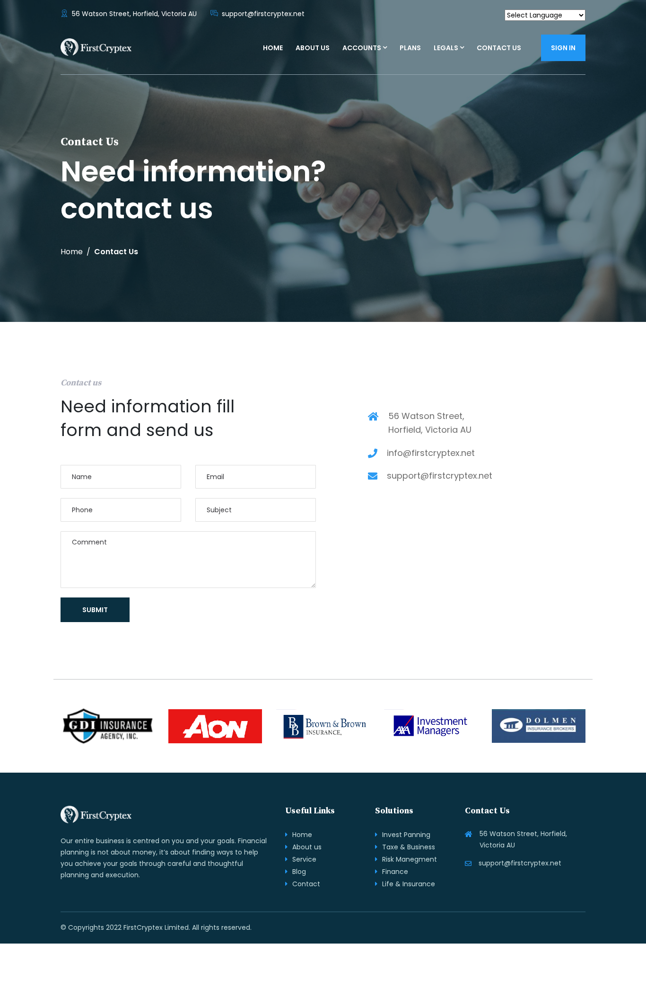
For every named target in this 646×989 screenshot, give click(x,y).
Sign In (563, 48)
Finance (395, 871)
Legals (446, 48)
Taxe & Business (408, 847)
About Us (313, 48)
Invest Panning (406, 834)
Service (304, 859)
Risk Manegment (409, 859)
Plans (410, 48)
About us (307, 847)
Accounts (361, 48)
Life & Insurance (408, 884)
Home (273, 48)
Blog (299, 871)
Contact (306, 884)
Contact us (499, 48)
